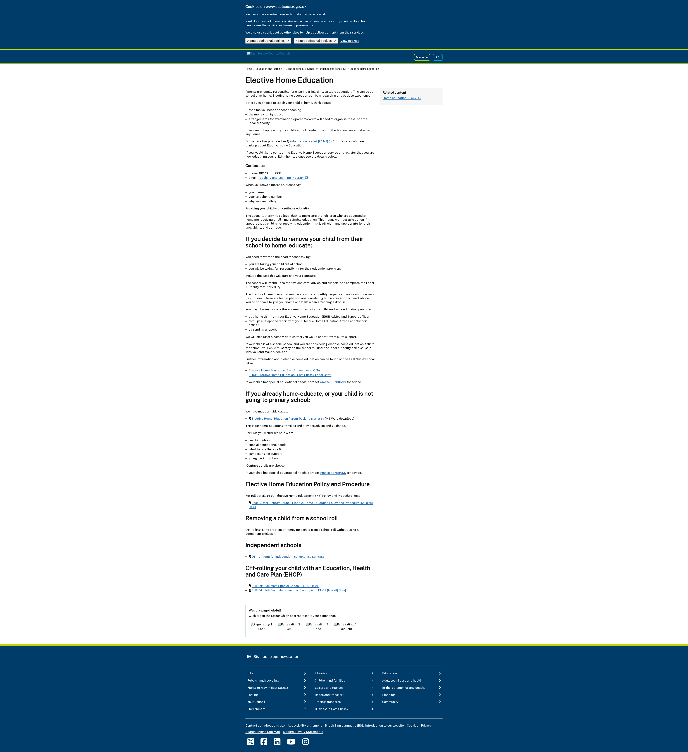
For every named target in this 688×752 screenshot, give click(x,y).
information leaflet (312, 141)
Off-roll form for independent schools (288, 556)
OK (289, 629)
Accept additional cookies (266, 40)
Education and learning (268, 68)
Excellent (345, 629)
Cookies (412, 725)
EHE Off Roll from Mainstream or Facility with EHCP (299, 590)
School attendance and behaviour (326, 68)
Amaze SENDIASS (333, 382)
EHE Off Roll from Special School (285, 586)
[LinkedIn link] (277, 741)
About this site (274, 725)
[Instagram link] (305, 741)
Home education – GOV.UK (402, 98)
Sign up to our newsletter (275, 656)
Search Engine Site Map (262, 732)
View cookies (349, 40)
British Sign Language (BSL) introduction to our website (364, 725)
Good (317, 629)
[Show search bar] (438, 57)
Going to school (295, 68)
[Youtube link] (291, 741)
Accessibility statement (305, 725)
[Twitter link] (250, 741)
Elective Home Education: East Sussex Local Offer (285, 370)
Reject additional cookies (313, 40)
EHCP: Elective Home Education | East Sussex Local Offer (290, 375)
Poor (261, 629)
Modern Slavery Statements (303, 732)
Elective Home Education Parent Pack (288, 418)
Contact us (253, 725)
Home (248, 68)
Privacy (426, 725)
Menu (420, 57)
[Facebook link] (264, 741)
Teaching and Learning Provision (281, 177)
